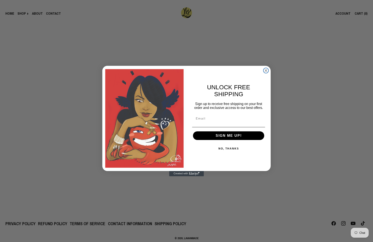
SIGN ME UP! (229, 135)
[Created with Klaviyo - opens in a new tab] (186, 173)
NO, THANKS (228, 148)
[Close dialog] (266, 70)
